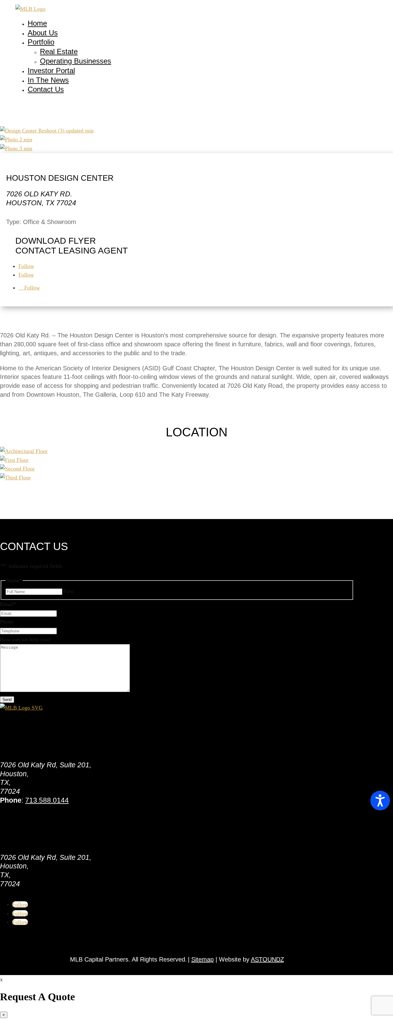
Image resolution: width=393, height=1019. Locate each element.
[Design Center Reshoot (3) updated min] (47, 131)
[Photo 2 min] (16, 139)
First (69, 591)
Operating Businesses (75, 61)
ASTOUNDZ (267, 959)
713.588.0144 (47, 800)
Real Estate (59, 51)
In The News (48, 80)
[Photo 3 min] (16, 148)
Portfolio (41, 42)
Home (37, 23)
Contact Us (46, 89)
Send (7, 699)
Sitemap (202, 959)
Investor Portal (51, 70)
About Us (43, 33)
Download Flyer (55, 241)
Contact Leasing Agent (71, 250)
